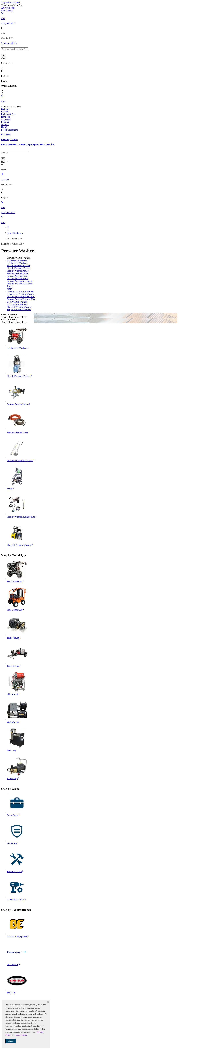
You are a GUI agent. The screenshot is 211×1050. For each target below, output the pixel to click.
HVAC (4, 127)
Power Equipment (9, 130)
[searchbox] (14, 48)
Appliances (6, 119)
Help (14, 43)
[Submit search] (3, 55)
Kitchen (4, 111)
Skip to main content (10, 2)
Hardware (5, 117)
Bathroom (5, 109)
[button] (48, 1002)
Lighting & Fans (8, 114)
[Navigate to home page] (2, 46)
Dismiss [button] (10, 1041)
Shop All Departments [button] (11, 106)
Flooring (5, 122)
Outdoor (5, 124)
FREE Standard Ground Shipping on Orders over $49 (27, 144)
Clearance (6, 134)
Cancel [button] (4, 58)
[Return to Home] (8, 227)
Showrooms (6, 43)
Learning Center (9, 139)
